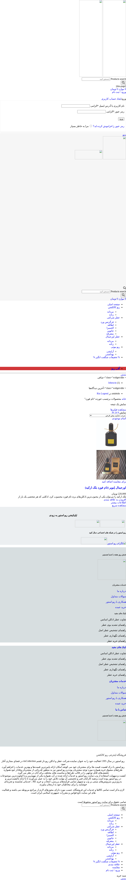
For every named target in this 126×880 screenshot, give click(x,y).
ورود (121, 119)
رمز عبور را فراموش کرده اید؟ (108, 126)
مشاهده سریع (119, 505)
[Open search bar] (124, 288)
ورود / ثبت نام (113, 870)
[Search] (123, 83)
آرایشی (110, 351)
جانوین (110, 330)
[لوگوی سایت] (114, 76)
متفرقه (110, 333)
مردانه (110, 311)
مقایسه (116, 867)
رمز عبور (115, 111)
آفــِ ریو (115, 368)
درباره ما (121, 591)
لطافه (111, 325)
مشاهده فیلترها (118, 409)
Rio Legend (102, 393)
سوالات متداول (118, 596)
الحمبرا (110, 328)
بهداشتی (109, 354)
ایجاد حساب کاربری (111, 98)
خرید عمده (120, 607)
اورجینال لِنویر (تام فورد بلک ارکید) (105, 487)
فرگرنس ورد (107, 322)
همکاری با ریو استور (116, 602)
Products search (118, 79)
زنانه (111, 314)
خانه (123, 399)
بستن (123, 374)
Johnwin (112, 382)
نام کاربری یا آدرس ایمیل (107, 106)
